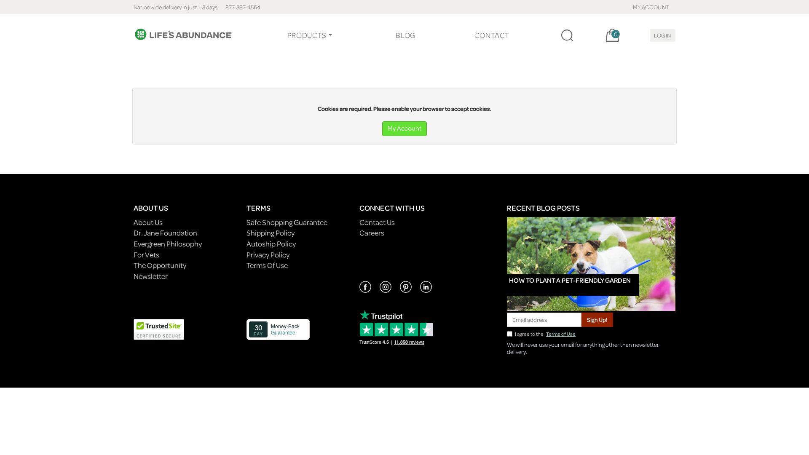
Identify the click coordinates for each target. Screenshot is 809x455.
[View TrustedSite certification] (159, 328)
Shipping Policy (270, 233)
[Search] (567, 35)
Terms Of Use (267, 265)
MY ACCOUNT (651, 7)
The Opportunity (160, 265)
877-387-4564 (242, 7)
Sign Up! (597, 320)
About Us (148, 222)
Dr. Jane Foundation (165, 233)
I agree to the (545, 333)
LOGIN (662, 35)
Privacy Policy (267, 254)
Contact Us (377, 222)
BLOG (405, 35)
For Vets (146, 254)
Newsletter (151, 276)
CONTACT (491, 35)
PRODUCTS (307, 35)
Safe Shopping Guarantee (286, 222)
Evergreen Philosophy (168, 243)
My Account (404, 128)
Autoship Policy (271, 243)
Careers (371, 233)
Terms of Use (561, 333)
